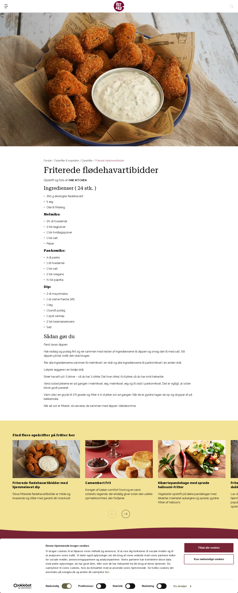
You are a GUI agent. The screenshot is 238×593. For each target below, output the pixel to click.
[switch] (101, 586)
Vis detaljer (180, 586)
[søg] (231, 6)
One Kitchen (77, 180)
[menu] (6, 6)
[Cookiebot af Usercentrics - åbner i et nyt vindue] (22, 586)
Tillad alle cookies (209, 547)
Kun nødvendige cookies (209, 559)
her (107, 572)
